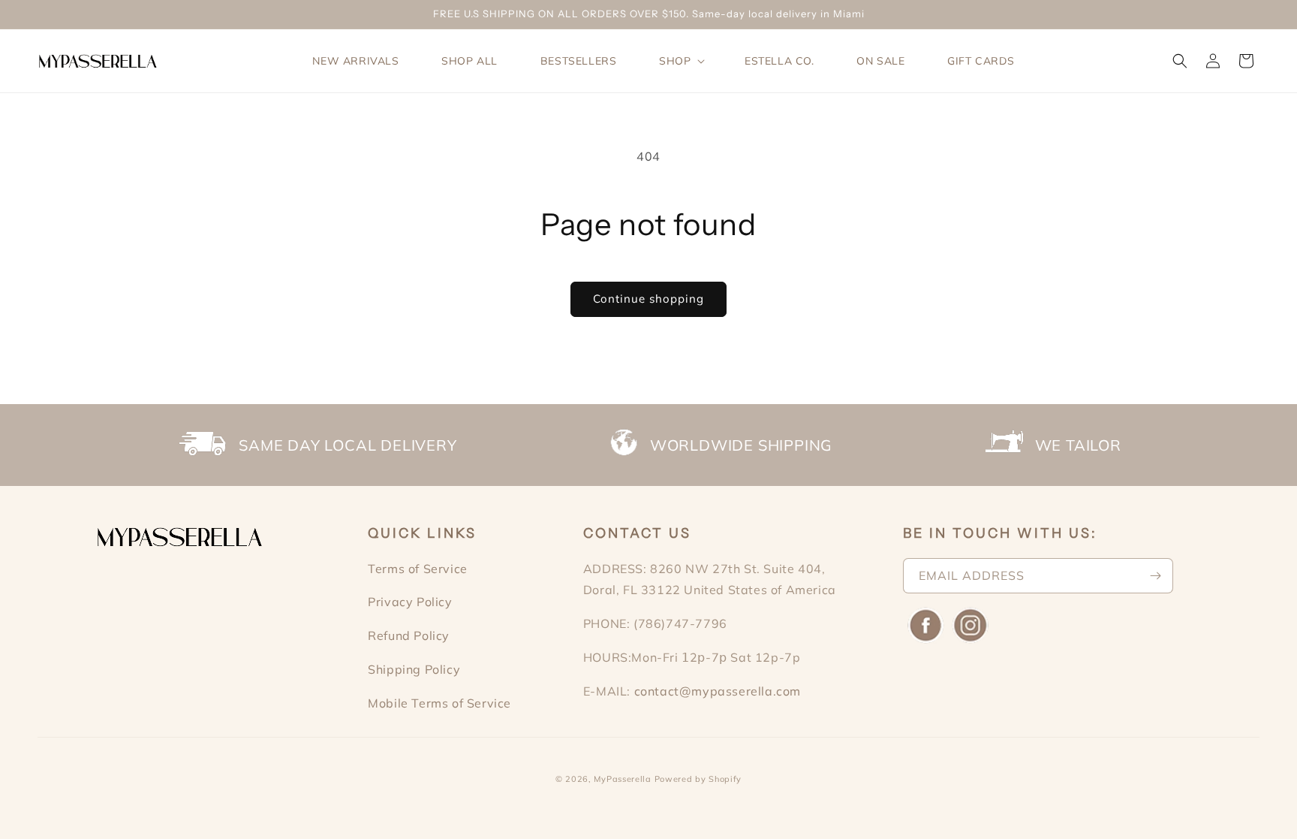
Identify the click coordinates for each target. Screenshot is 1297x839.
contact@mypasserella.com (717, 691)
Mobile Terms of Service (439, 703)
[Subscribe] (1155, 575)
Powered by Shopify (698, 779)
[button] (680, 61)
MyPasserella (622, 779)
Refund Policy (409, 635)
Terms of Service (418, 568)
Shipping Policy (414, 669)
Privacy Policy (410, 601)
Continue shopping (648, 298)
